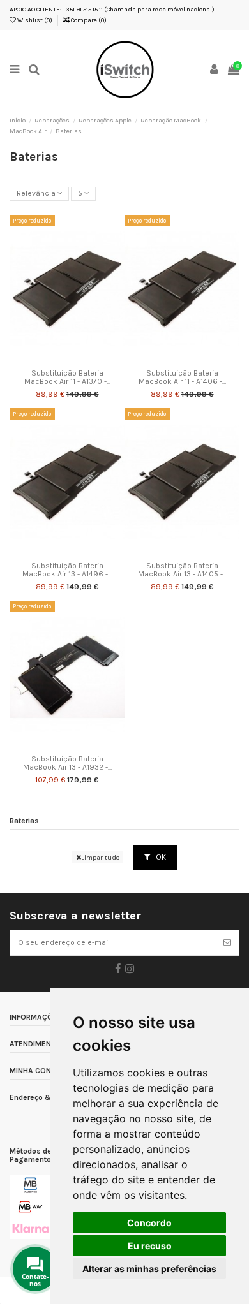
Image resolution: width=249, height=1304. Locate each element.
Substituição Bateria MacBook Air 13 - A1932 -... (67, 763)
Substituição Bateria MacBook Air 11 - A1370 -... (67, 377)
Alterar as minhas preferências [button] (149, 1268)
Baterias (24, 821)
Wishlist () (34, 20)
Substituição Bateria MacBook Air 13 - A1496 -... (67, 570)
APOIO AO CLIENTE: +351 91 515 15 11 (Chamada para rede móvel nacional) (112, 9)
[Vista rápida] (82, 359)
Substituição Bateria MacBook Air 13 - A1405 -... (182, 570)
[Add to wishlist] (52, 359)
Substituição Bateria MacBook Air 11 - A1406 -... (182, 377)
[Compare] (67, 359)
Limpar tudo (100, 857)
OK (160, 857)
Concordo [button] (149, 1222)
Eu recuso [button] (150, 1245)
